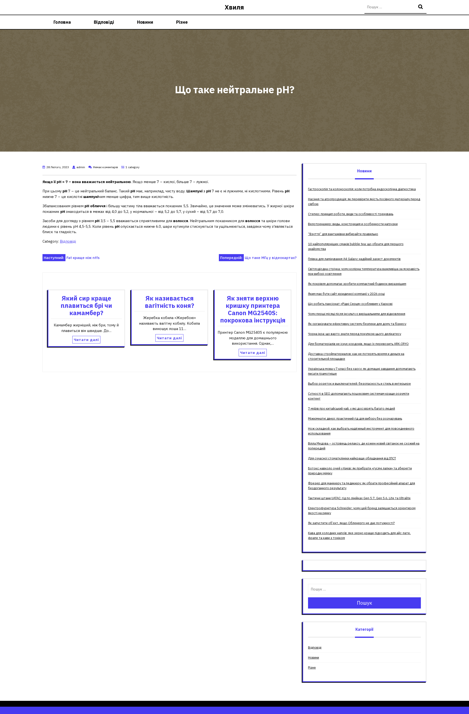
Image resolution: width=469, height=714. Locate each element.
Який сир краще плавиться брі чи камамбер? (86, 305)
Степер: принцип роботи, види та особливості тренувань (350, 214)
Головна (62, 22)
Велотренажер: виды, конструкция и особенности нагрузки (353, 224)
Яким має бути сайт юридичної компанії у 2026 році (346, 294)
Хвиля (234, 7)
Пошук (421, 7)
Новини (145, 22)
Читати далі (86, 339)
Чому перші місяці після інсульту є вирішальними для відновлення (356, 314)
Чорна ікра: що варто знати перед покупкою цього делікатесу (354, 334)
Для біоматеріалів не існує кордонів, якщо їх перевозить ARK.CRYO (358, 344)
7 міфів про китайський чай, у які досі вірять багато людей (351, 408)
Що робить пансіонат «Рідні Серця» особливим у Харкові (350, 304)
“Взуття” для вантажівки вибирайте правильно (343, 234)
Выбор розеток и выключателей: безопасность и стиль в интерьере (359, 384)
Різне (182, 22)
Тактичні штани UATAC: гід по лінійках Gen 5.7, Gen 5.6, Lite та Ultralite (359, 498)
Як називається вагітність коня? (169, 302)
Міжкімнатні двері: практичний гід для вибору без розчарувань (355, 418)
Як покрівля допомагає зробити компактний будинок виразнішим (357, 284)
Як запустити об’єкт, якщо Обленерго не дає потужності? (351, 523)
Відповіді (104, 22)
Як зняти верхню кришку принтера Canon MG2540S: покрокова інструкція (253, 309)
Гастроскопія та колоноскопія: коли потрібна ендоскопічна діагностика (362, 189)
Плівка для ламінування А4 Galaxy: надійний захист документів (354, 259)
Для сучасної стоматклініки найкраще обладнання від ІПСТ (352, 458)
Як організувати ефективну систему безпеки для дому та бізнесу (357, 324)
